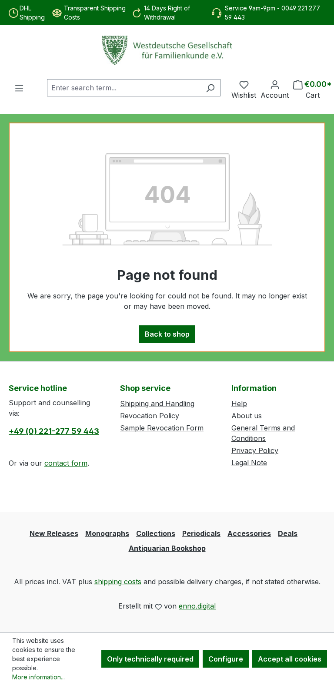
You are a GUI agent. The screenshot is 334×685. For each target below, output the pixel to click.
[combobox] (123, 87)
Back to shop (167, 334)
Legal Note (249, 462)
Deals (287, 533)
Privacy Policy (254, 450)
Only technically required (150, 659)
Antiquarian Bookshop (167, 548)
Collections (155, 533)
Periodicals (201, 533)
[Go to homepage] (167, 50)
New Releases (54, 533)
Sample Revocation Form (162, 428)
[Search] (210, 87)
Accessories (249, 533)
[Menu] (19, 87)
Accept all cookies (289, 659)
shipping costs (117, 581)
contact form (65, 463)
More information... (38, 677)
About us (246, 415)
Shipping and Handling (157, 403)
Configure (225, 659)
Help (239, 403)
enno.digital (197, 606)
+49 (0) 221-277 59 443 (54, 431)
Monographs (107, 533)
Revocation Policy (149, 415)
